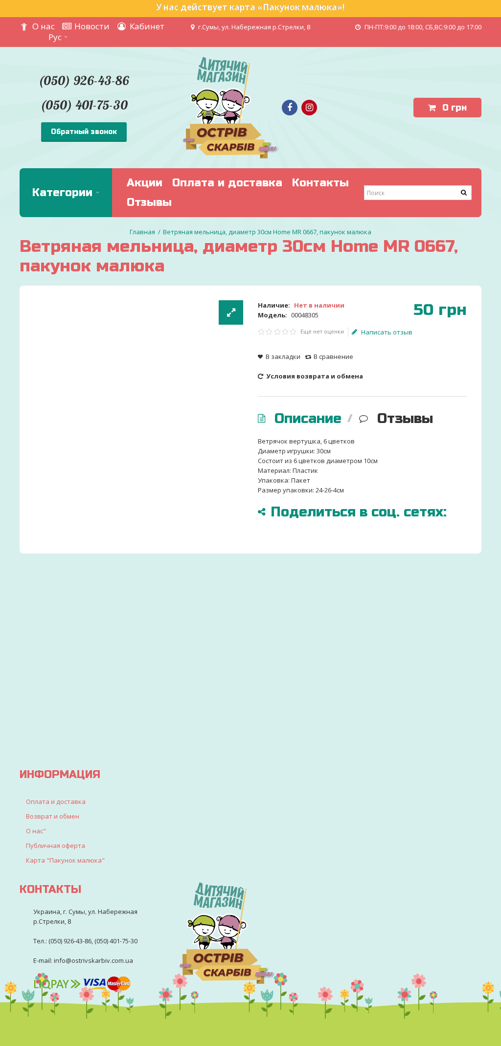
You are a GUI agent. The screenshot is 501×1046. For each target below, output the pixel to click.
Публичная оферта (55, 845)
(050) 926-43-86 (83, 80)
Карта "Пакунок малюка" (65, 860)
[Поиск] (464, 192)
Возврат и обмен (52, 816)
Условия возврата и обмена (314, 376)
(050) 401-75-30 (84, 105)
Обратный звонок (84, 132)
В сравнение (333, 356)
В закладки (283, 356)
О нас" (36, 830)
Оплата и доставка (56, 801)
